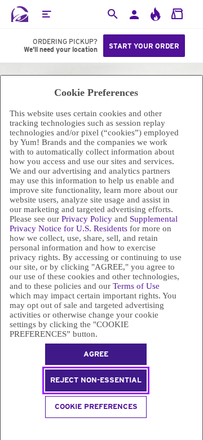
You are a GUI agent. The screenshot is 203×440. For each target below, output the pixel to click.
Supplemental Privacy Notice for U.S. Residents (94, 223)
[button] (46, 14)
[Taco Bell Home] (19, 14)
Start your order (144, 46)
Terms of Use (136, 286)
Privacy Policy (86, 218)
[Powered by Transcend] (5, 428)
